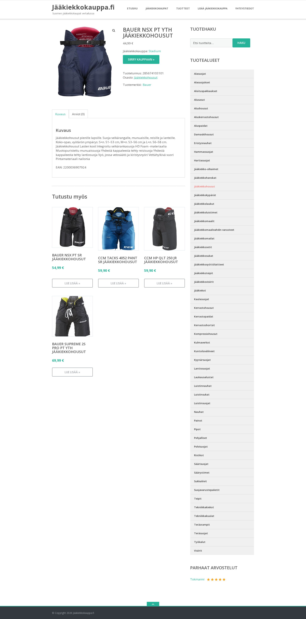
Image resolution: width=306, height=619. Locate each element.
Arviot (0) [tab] (78, 114)
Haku (241, 43)
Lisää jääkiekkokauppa (212, 8)
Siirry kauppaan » (141, 59)
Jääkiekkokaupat (157, 8)
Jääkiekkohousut (145, 77)
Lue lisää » (72, 283)
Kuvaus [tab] (60, 114)
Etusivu (132, 8)
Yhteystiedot (244, 8)
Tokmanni (197, 579)
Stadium (155, 51)
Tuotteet (183, 8)
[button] (114, 30)
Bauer (147, 85)
